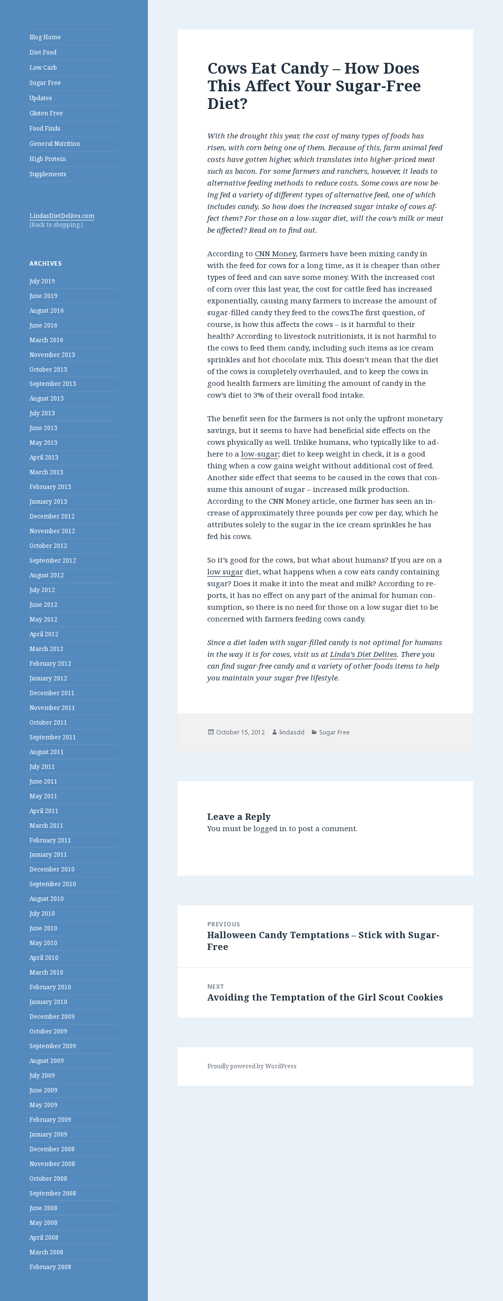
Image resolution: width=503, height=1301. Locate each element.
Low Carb (43, 67)
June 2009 (43, 1090)
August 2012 (46, 575)
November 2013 (52, 355)
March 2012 (46, 649)
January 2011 (48, 854)
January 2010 (48, 1002)
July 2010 (42, 913)
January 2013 (48, 501)
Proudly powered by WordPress (252, 1066)
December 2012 (52, 516)
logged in (270, 828)
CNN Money (275, 253)
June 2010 (43, 928)
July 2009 (42, 1075)
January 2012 (48, 678)
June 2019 (43, 296)
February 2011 (50, 840)
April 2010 (43, 957)
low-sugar (259, 454)
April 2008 (43, 1237)
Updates (40, 98)
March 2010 (46, 972)
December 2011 (52, 693)
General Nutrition (54, 143)
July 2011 (42, 766)
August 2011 (46, 752)
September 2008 (52, 1193)
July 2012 (42, 590)
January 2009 (48, 1134)
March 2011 (46, 825)
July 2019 (42, 281)
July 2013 (42, 413)
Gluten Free (46, 113)
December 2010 (52, 869)
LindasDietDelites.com (61, 216)
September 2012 (52, 560)
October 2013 (48, 369)
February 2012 (50, 663)
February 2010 (50, 987)
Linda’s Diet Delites (363, 654)
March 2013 (46, 472)
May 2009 (43, 1105)
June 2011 (43, 781)
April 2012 (43, 634)
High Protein (47, 159)
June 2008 (43, 1208)
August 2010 (46, 898)
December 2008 (52, 1149)
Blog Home (45, 37)
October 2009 (48, 1031)
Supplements (47, 174)
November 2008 (52, 1164)
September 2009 (52, 1046)
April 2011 (43, 811)
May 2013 (43, 442)
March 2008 (46, 1252)
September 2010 (52, 884)
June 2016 (43, 325)
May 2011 (43, 796)
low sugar (225, 571)
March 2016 (46, 340)
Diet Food (42, 52)
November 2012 (52, 531)
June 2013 (43, 428)
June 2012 (43, 604)
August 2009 (46, 1061)
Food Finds (44, 128)
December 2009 (52, 1016)
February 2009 (50, 1119)
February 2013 (50, 487)
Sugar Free (45, 83)
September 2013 (52, 383)
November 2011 (52, 708)
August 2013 (46, 398)
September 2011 (52, 737)
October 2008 (48, 1178)
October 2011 (48, 722)
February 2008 (50, 1267)
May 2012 (43, 619)
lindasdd (292, 732)
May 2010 (43, 943)
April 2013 (43, 457)
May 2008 (43, 1223)
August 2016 (46, 310)
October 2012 (48, 546)
